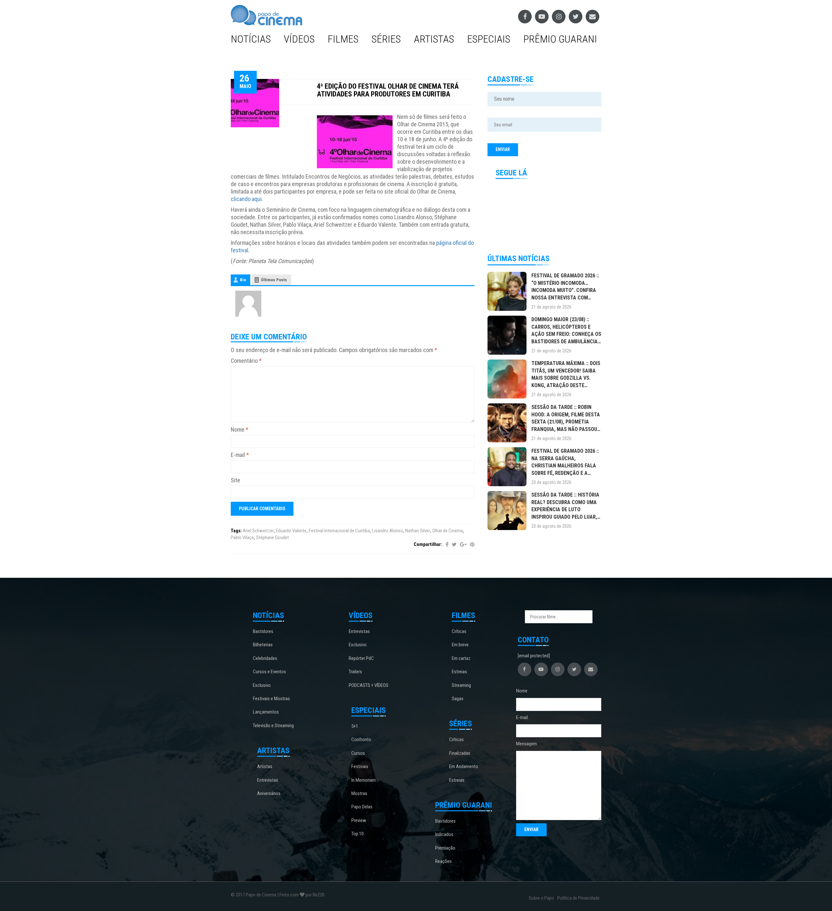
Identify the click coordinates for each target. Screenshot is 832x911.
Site (235, 480)
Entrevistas (267, 780)
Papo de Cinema (261, 895)
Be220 (318, 895)
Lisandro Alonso (387, 531)
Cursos (358, 753)
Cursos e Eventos (269, 672)
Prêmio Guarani (560, 39)
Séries (386, 39)
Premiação (445, 848)
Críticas (459, 631)
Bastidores (263, 631)
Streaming (461, 685)
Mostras (359, 793)
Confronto (361, 739)
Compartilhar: (428, 544)
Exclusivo (262, 685)
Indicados (444, 834)
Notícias (251, 39)
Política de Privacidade (578, 898)
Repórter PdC (361, 658)
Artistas (434, 39)
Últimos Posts (274, 279)
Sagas (457, 699)
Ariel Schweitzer (258, 531)
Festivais (359, 766)
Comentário (246, 360)
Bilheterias (263, 645)
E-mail (240, 454)
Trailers (355, 672)
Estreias (459, 672)
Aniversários (268, 793)
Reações (443, 861)
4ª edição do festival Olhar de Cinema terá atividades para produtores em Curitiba (388, 90)
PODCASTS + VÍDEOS (368, 685)
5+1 (354, 726)
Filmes (343, 39)
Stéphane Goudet (272, 537)
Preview (358, 820)
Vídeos (299, 39)
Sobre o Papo (541, 898)
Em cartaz (461, 658)
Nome (239, 429)
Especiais (488, 39)
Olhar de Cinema (447, 531)
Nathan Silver (417, 531)
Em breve (460, 645)
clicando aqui (246, 199)
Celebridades (265, 658)
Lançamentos (266, 712)
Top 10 (357, 834)
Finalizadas (459, 753)
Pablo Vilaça (242, 537)
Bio (243, 279)
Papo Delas (361, 807)
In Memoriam (363, 780)
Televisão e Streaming (273, 725)
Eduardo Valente (291, 531)
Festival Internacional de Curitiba (339, 531)
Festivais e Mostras (271, 699)
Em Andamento (463, 766)
